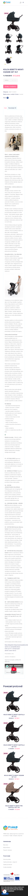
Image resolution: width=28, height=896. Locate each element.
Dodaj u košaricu (10, 86)
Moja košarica (6, 847)
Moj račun (5, 845)
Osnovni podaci (7, 859)
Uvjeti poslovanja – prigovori (10, 862)
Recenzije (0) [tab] (12, 108)
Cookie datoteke (7, 867)
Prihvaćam (5, 893)
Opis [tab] (5, 108)
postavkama (11, 891)
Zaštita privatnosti (7, 864)
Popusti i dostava (7, 850)
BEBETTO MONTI (12, 91)
